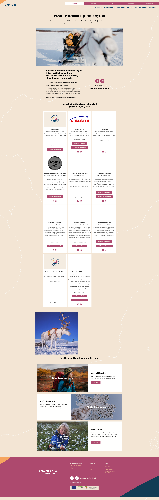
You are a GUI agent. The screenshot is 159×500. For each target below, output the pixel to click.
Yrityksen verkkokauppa (79, 147)
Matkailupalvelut (109, 7)
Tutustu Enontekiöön (140, 7)
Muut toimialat (121, 7)
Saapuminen (152, 7)
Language (74, 3)
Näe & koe (97, 7)
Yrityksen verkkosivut (55, 149)
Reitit (128, 7)
